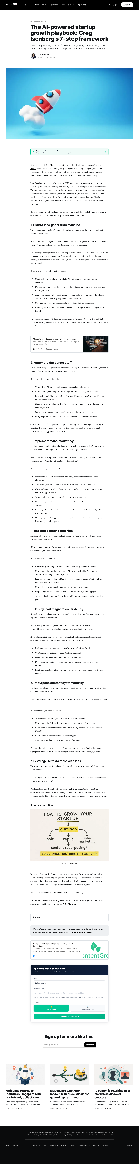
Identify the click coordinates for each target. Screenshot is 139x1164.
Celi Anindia (43, 54)
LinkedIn (63, 1145)
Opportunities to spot (88, 1008)
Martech (35, 5)
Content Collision (95, 1145)
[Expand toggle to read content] (105, 917)
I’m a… (36, 978)
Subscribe (127, 5)
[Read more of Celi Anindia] (33, 56)
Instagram (72, 1145)
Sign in (116, 5)
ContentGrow (82, 1145)
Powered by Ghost (127, 1145)
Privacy (105, 1145)
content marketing (38, 21)
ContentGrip (10, 1145)
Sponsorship (54, 1145)
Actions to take (51, 1008)
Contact (44, 1145)
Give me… (37, 1003)
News (26, 5)
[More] (90, 4)
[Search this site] (109, 4)
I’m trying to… (39, 989)
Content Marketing (50, 5)
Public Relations (68, 5)
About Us (36, 1145)
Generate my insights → (69, 1016)
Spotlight (82, 5)
